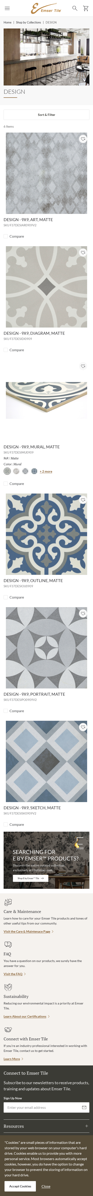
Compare (16, 236)
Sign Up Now (13, 1098)
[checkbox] (6, 236)
